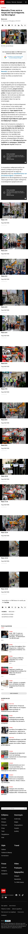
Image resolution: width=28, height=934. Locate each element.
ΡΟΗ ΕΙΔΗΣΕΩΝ (6, 626)
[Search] (25, 808)
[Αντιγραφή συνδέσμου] (21, 25)
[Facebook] (16, 895)
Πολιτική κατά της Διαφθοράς (8, 912)
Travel (16, 845)
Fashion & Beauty (6, 852)
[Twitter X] (19, 895)
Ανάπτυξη (17, 819)
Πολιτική (14, 2)
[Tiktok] (23, 895)
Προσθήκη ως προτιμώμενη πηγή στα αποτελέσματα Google (15, 57)
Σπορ (3, 828)
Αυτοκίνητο (5, 855)
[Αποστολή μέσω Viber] (12, 25)
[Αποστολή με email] (25, 25)
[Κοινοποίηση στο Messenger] (9, 25)
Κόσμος (3, 822)
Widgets (16, 876)
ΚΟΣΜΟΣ (3, 7)
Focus (3, 864)
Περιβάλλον (5, 834)
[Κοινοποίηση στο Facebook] (2, 25)
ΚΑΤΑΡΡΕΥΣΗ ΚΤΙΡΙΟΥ (7, 617)
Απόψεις (4, 871)
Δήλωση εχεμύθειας (17, 908)
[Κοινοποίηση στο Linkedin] (18, 25)
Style (3, 845)
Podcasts (18, 868)
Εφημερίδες (19, 872)
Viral (2, 837)
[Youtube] (6, 897)
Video (16, 864)
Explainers (4, 874)
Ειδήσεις (8, 2)
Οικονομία (19, 2)
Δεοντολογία (12, 905)
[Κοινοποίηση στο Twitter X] (5, 25)
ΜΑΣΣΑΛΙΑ (11, 611)
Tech (2, 831)
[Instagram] (2, 897)
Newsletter (17, 879)
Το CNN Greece (19, 882)
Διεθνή (16, 831)
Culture (3, 849)
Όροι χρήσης (4, 905)
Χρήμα (16, 822)
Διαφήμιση (3, 915)
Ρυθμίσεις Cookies (5, 908)
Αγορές (16, 828)
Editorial (3, 867)
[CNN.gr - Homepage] (2, 2)
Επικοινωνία (21, 912)
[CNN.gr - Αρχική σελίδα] (3, 891)
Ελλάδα (3, 819)
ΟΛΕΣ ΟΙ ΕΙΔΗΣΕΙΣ (14, 693)
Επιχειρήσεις (18, 825)
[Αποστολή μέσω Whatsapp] (15, 25)
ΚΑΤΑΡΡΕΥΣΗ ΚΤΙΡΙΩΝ (7, 614)
